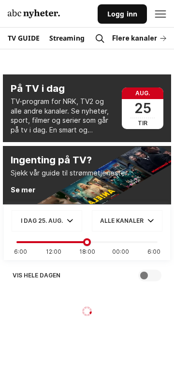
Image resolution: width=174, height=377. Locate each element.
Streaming (67, 38)
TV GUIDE (24, 38)
